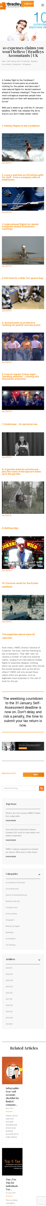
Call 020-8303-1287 (10, 4)
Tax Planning (10, 945)
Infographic (26, 64)
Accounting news (12, 889)
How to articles (11, 914)
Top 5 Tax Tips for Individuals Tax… (12, 1184)
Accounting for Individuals (15, 882)
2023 (8, 987)
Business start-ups (13, 901)
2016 (7, 1005)
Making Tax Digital (13, 926)
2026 (8, 968)
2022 (7, 993)
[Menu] (42, 5)
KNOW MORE (11, 821)
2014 (7, 1018)
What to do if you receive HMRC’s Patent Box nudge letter (23, 814)
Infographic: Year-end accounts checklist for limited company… (12, 1096)
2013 (7, 1024)
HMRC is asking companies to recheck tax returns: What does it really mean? (22, 850)
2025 (7, 974)
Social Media (10, 939)
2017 (7, 999)
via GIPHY (7, 163)
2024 (8, 980)
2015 (7, 1011)
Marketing (9, 932)
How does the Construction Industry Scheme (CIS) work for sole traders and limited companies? (22, 832)
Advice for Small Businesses (16, 895)
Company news (12, 907)
